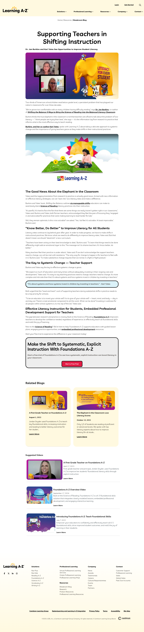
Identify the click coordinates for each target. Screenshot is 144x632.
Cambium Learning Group (38, 611)
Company (122, 11)
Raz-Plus (35, 571)
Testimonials (92, 575)
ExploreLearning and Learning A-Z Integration (69, 611)
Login (117, 5)
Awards (91, 573)
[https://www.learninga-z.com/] (15, 566)
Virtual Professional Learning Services (70, 572)
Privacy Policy (94, 611)
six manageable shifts (80, 203)
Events (90, 583)
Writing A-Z (36, 585)
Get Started (129, 5)
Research (63, 589)
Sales (118, 575)
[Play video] (72, 160)
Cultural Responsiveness (97, 580)
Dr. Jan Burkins (102, 109)
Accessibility (115, 611)
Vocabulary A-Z (37, 583)
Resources (104, 11)
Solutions (61, 11)
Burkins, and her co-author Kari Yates (42, 126)
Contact (138, 11)
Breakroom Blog (80, 20)
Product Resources (66, 592)
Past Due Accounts (123, 580)
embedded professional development (78, 329)
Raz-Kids (35, 573)
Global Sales (120, 578)
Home (60, 20)
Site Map (127, 611)
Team (90, 585)
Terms (105, 611)
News (90, 571)
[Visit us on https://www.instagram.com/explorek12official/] (22, 573)
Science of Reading (49, 206)
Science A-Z (36, 580)
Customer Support (123, 571)
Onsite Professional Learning (70, 575)
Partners (91, 588)
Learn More (68, 478)
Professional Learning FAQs (70, 578)
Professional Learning (83, 11)
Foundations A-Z (101, 317)
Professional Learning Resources (71, 594)
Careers (91, 578)
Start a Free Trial (72, 364)
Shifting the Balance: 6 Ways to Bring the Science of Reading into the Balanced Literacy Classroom (71, 112)
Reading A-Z (36, 575)
